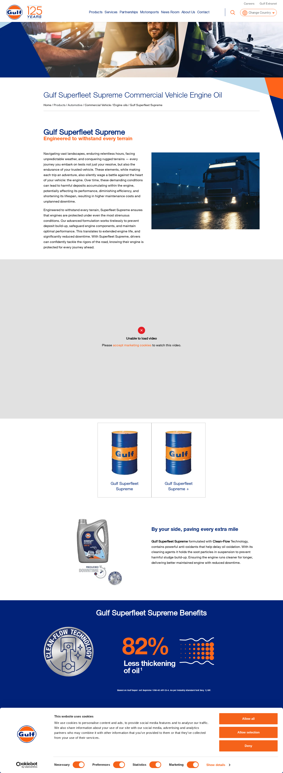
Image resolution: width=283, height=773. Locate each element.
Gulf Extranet (268, 3)
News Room (170, 12)
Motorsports (149, 12)
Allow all (248, 718)
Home (47, 105)
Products (96, 12)
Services (111, 12)
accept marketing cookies (132, 345)
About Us (188, 12)
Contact (203, 12)
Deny (248, 746)
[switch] (119, 764)
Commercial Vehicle (98, 105)
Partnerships (129, 12)
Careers (249, 3)
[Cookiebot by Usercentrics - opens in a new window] (27, 765)
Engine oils (120, 105)
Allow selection (248, 732)
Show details (215, 765)
